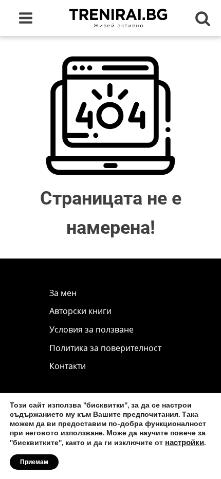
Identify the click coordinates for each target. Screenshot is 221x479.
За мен (63, 293)
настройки (184, 442)
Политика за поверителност (105, 348)
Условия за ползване (91, 329)
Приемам (34, 462)
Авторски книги (80, 311)
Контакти (67, 366)
